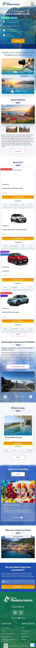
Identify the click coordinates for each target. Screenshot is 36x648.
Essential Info (25, 631)
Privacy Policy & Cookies (8, 633)
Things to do (25, 636)
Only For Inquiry (18, 197)
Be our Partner (5, 628)
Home (23, 628)
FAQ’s (3, 631)
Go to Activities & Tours (18, 366)
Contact (24, 639)
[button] (33, 128)
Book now (18, 443)
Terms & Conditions (6, 636)
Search (18, 40)
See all (18, 334)
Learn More (18, 151)
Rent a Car (24, 633)
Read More (16, 517)
